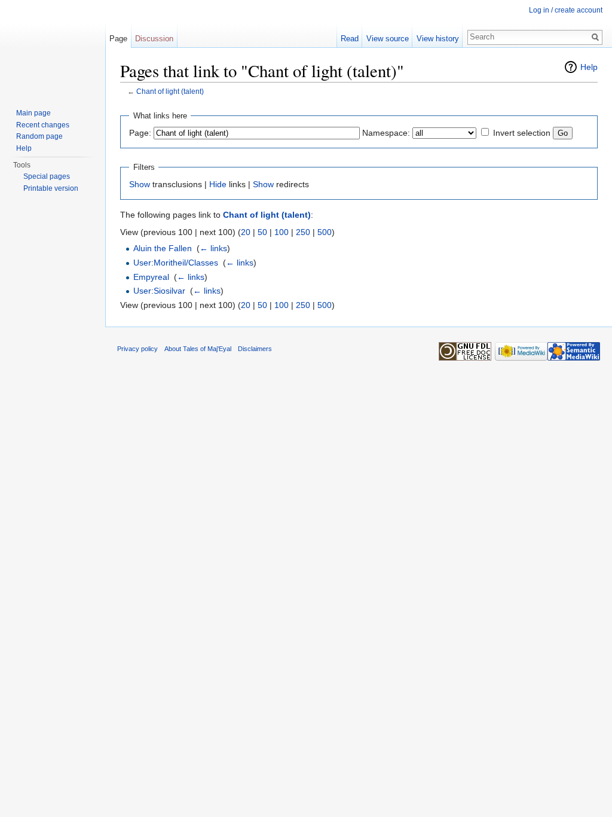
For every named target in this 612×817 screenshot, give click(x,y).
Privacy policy (137, 348)
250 (303, 232)
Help (589, 67)
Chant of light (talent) (170, 91)
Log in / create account (565, 10)
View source (387, 38)
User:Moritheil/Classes (175, 262)
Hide (218, 184)
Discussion (154, 38)
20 (245, 232)
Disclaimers (255, 348)
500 (324, 232)
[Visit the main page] (52, 48)
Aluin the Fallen (162, 248)
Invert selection (521, 133)
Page (118, 38)
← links (213, 248)
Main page (33, 113)
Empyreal (151, 277)
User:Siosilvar (159, 290)
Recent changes (42, 125)
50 (262, 232)
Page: (140, 133)
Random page (39, 136)
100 (281, 232)
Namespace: (386, 133)
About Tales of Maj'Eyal (197, 348)
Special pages (46, 176)
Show (139, 184)
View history (438, 38)
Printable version (50, 188)
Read (350, 38)
